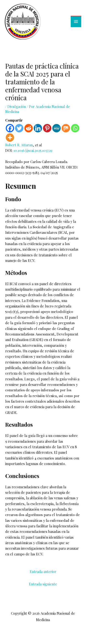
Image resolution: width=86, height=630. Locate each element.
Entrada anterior (43, 571)
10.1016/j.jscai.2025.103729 (32, 150)
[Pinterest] (47, 128)
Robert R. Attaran (19, 144)
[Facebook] (10, 128)
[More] (10, 137)
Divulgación (16, 106)
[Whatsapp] (75, 128)
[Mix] (66, 128)
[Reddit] (28, 128)
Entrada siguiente (43, 584)
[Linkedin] (38, 128)
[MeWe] (56, 128)
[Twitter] (19, 128)
